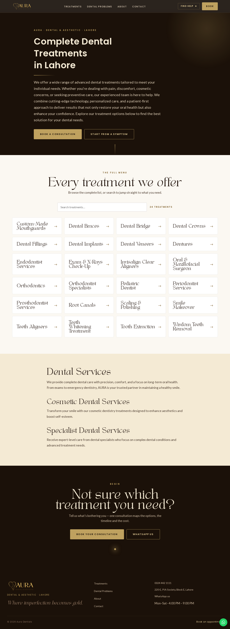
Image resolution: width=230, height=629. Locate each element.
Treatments (73, 6)
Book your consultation (97, 534)
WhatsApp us (143, 534)
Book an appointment (209, 621)
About (122, 6)
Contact (139, 6)
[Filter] (102, 207)
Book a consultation (57, 134)
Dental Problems (99, 6)
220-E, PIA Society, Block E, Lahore (174, 589)
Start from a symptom (109, 134)
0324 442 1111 (163, 582)
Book (210, 6)
